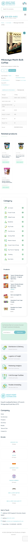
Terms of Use (4, 428)
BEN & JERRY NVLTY (20, 154)
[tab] (8, 90)
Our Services (4, 417)
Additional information (8, 90)
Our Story (3, 422)
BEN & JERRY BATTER (14, 493)
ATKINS (14, 455)
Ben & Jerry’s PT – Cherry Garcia (6, 156)
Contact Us (4, 431)
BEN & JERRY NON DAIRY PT (14, 501)
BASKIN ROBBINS (5, 179)
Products (3, 419)
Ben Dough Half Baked (20, 156)
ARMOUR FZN (14, 442)
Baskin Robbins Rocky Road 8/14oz (7, 182)
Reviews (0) (20, 90)
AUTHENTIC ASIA (14, 468)
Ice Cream (8, 22)
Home (2, 22)
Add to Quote (12, 70)
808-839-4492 (11, 17)
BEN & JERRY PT (5, 154)
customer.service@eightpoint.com (14, 521)
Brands (2, 425)
